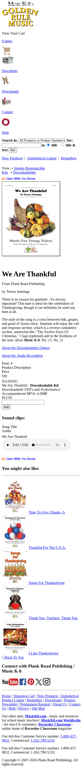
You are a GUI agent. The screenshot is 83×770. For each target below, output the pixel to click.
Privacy (23, 708)
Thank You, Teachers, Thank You (53, 618)
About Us (59, 704)
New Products (12, 158)
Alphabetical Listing (41, 158)
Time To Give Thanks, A (47, 512)
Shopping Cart (24, 696)
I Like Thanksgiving (43, 653)
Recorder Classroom (55, 724)
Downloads (10, 91)
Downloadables (24, 172)
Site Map (38, 708)
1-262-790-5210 (42, 740)
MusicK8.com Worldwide (61, 720)
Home (6, 696)
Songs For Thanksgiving (47, 583)
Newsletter (10, 71)
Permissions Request (35, 704)
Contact (7, 112)
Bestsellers (68, 158)
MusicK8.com (35, 716)
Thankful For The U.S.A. (47, 547)
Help (5, 133)
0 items (7, 41)
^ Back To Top (13, 657)
